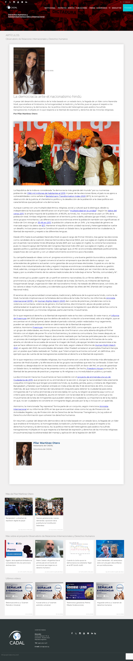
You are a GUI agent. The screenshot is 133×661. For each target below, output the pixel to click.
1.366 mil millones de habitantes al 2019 (46, 193)
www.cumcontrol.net (4, 628)
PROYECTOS (62, 8)
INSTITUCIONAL (50, 8)
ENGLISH (127, 2)
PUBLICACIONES (81, 8)
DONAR (128, 8)
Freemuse (38, 327)
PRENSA (92, 8)
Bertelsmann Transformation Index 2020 (66, 196)
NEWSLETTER (116, 8)
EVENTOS (71, 8)
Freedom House (94, 368)
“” (83, 210)
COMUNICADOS (101, 8)
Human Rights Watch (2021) (51, 301)
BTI (43, 225)
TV (109, 8)
